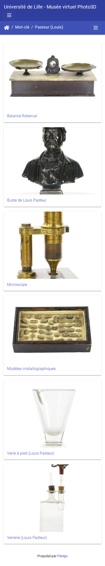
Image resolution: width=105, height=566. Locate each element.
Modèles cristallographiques (31, 368)
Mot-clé (22, 27)
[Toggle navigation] (9, 15)
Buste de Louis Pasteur (26, 200)
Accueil (7, 27)
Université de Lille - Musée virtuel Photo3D (50, 7)
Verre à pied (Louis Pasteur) (30, 453)
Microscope (17, 284)
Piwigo (62, 556)
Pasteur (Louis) (49, 27)
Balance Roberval (22, 116)
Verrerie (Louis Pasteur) (27, 537)
